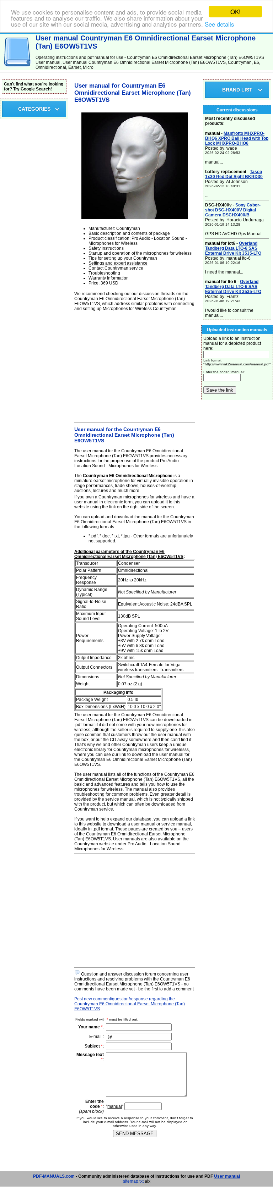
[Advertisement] (134, 365)
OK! (235, 11)
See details (219, 24)
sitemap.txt (133, 1181)
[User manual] (18, 68)
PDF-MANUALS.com (54, 1176)
